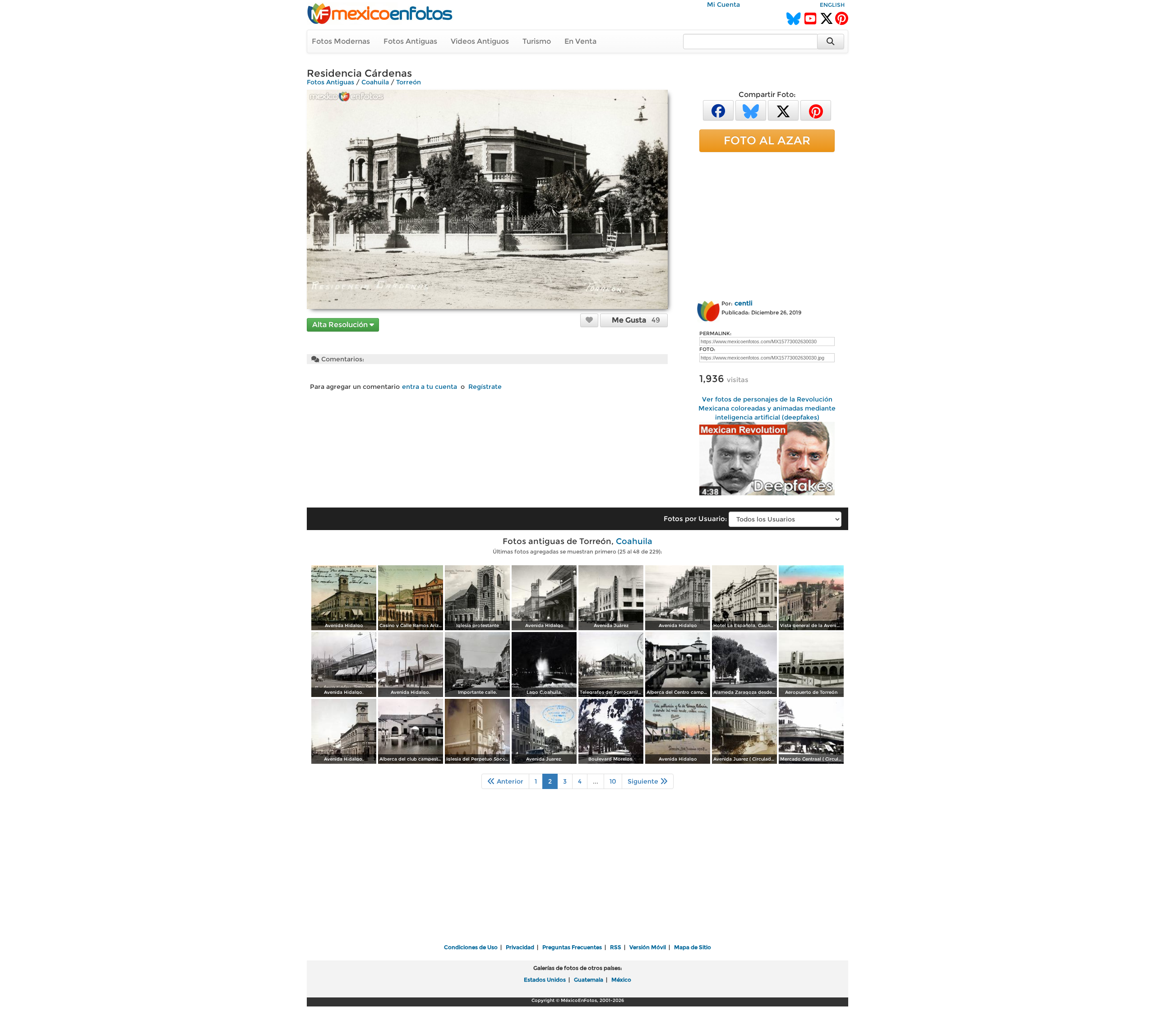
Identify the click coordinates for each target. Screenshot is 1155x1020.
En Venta (580, 41)
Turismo (536, 41)
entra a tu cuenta (429, 387)
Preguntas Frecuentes (572, 947)
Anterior (509, 781)
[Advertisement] (767, 224)
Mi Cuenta (723, 4)
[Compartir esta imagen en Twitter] (783, 110)
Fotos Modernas (341, 41)
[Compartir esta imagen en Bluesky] (750, 110)
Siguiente (644, 781)
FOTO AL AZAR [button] (767, 140)
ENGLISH (832, 4)
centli (744, 303)
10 (613, 781)
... (595, 781)
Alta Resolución (341, 324)
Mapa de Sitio (692, 947)
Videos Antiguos (480, 41)
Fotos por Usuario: (695, 518)
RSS (615, 947)
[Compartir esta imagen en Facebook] (718, 110)
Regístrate (485, 387)
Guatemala (588, 979)
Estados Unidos (545, 979)
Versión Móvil (647, 947)
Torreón (408, 82)
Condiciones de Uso (471, 947)
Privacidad (520, 947)
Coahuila (375, 82)
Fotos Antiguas (410, 41)
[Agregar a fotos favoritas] (589, 320)
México (621, 979)
